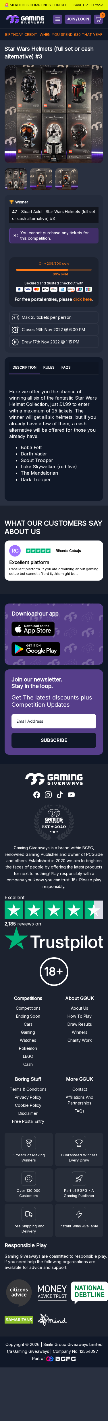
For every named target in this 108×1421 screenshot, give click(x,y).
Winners (79, 1032)
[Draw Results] (29, 1179)
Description (24, 367)
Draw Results (80, 1024)
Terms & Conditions (28, 1089)
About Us (79, 1008)
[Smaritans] (19, 1320)
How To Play (80, 1016)
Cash (28, 1064)
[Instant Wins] (79, 1214)
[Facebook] (36, 795)
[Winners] (29, 1143)
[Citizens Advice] (19, 1294)
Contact (79, 1089)
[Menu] (57, 19)
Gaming (28, 1032)
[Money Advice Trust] (52, 1293)
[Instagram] (48, 795)
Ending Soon (28, 1016)
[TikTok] (59, 795)
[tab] (24, 368)
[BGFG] (79, 1179)
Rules (49, 367)
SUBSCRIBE (54, 740)
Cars (28, 1024)
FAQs (66, 367)
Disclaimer (28, 1113)
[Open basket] (98, 19)
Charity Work (80, 1040)
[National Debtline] (89, 1294)
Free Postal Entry (28, 1121)
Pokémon (28, 1048)
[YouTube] (71, 795)
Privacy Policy (28, 1097)
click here (82, 299)
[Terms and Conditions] (29, 1214)
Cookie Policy (28, 1105)
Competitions (28, 1008)
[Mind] (52, 1321)
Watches (28, 1040)
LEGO (28, 1056)
